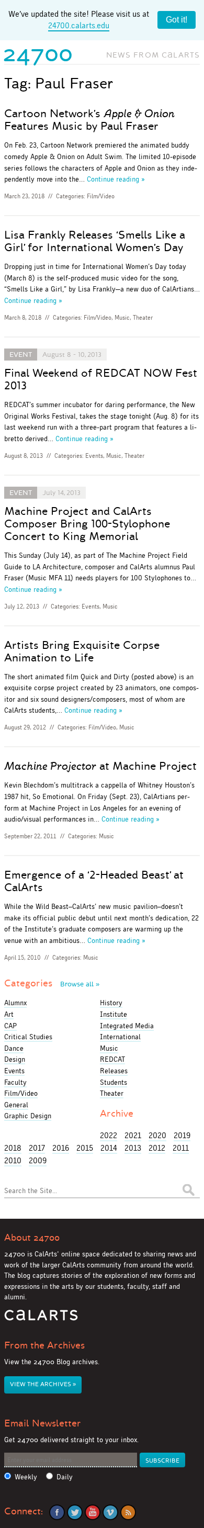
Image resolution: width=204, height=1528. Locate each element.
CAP (10, 1025)
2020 (157, 1135)
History (111, 1002)
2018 (12, 1148)
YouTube (92, 1512)
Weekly (26, 1477)
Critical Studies (28, 1036)
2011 (181, 1148)
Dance (14, 1048)
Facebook (57, 1512)
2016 (60, 1148)
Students (113, 1082)
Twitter (75, 1512)
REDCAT (112, 1059)
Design (14, 1059)
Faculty (15, 1082)
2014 (108, 1148)
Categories (51, 983)
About (32, 1237)
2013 (132, 1148)
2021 (132, 1135)
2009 (38, 1160)
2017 (37, 1148)
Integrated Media (127, 1025)
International (120, 1036)
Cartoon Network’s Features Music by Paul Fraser (89, 119)
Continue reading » (116, 179)
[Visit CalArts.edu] (41, 1318)
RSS (128, 1512)
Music (122, 317)
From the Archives (44, 1345)
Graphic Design (27, 1115)
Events (94, 455)
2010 (12, 1160)
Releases (114, 1070)
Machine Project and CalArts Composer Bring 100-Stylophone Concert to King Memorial (87, 524)
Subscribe (162, 1460)
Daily (64, 1477)
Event (20, 354)
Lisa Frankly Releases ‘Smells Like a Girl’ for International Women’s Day (94, 241)
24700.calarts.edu (78, 25)
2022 (108, 1135)
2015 (84, 1148)
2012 (157, 1148)
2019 (182, 1135)
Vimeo (110, 1512)
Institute (113, 1014)
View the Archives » (43, 1384)
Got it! (176, 19)
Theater (143, 317)
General (16, 1104)
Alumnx (15, 1002)
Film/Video (101, 196)
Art (9, 1014)
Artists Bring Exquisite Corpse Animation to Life (82, 651)
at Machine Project (100, 766)
